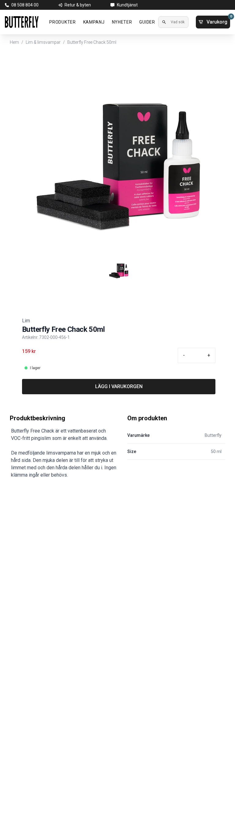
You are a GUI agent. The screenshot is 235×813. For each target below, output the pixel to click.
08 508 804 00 (25, 4)
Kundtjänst (127, 4)
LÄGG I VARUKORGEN (119, 386)
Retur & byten (78, 4)
